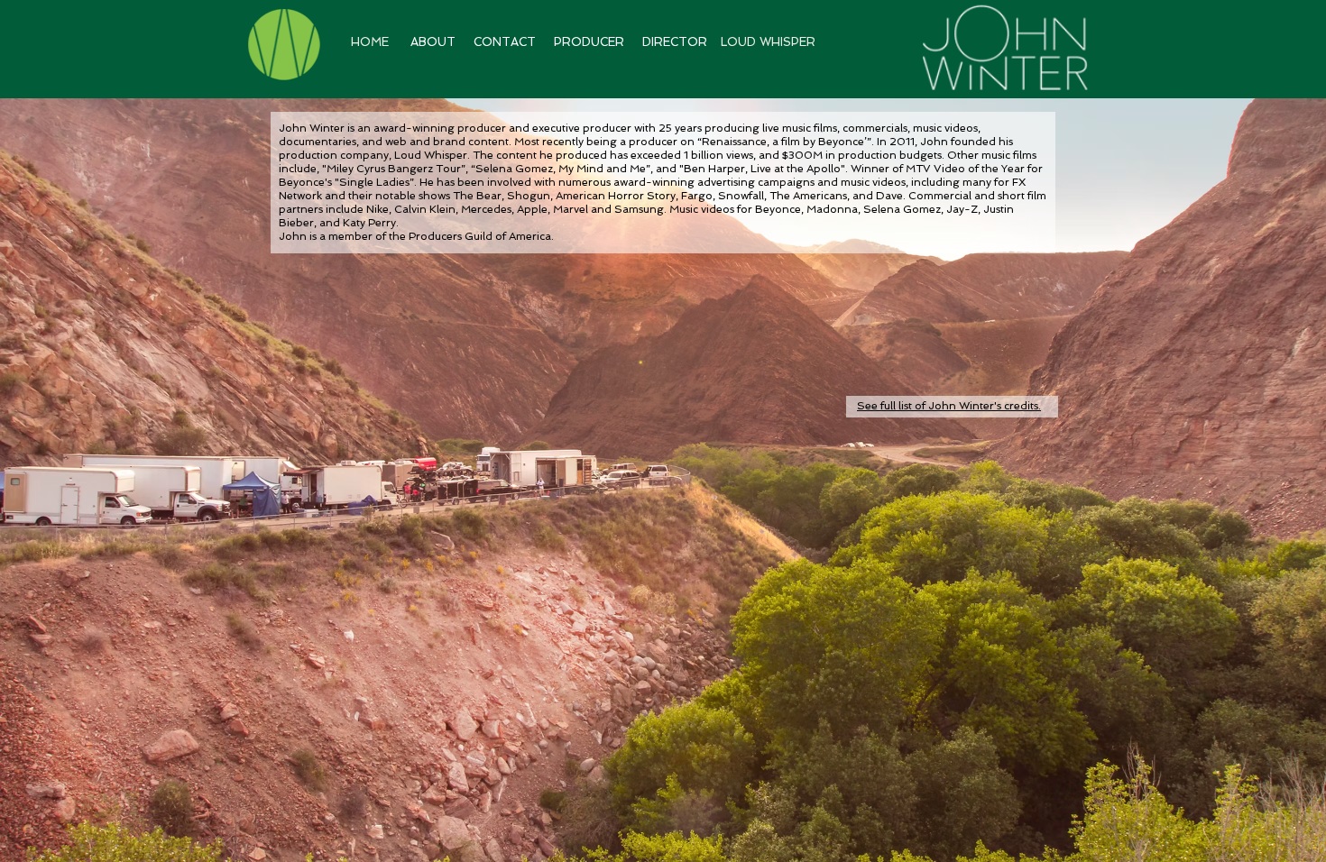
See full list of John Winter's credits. (949, 405)
